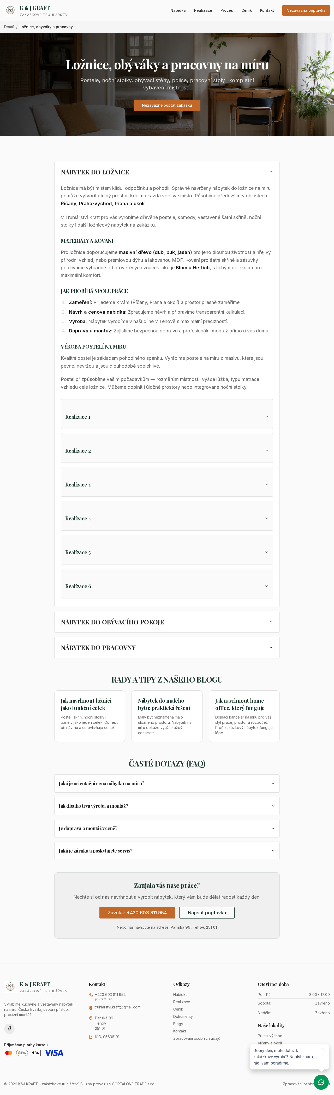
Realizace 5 (78, 552)
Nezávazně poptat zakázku (167, 105)
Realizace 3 (78, 484)
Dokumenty (183, 1016)
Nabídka (178, 10)
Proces (226, 10)
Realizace (203, 10)
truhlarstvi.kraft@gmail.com (117, 1007)
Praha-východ (270, 1035)
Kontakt (267, 10)
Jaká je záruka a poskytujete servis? (96, 851)
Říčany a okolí (270, 1043)
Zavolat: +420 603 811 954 (137, 912)
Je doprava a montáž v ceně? (88, 828)
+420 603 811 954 (110, 994)
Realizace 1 (77, 416)
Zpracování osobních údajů (196, 1038)
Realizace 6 (78, 585)
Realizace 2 (78, 450)
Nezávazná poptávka (306, 10)
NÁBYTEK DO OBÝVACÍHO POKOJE (112, 622)
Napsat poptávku (207, 912)
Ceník (246, 10)
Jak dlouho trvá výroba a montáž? (93, 806)
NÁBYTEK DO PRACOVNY (98, 647)
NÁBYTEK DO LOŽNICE (95, 172)
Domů (9, 27)
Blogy (178, 1023)
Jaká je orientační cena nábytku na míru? (102, 783)
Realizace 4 (78, 518)
